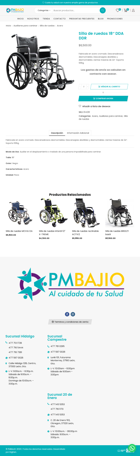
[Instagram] (73, 314)
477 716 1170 (57, 409)
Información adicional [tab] (78, 133)
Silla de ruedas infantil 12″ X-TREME (52, 233)
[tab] (57, 133)
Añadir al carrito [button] (20, 213)
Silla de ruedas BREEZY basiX (117, 233)
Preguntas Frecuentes (81, 18)
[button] (70, 321)
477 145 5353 (58, 404)
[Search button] (103, 10)
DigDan (12, 452)
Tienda (46, 18)
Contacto (59, 18)
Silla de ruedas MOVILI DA (19, 231)
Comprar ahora (104, 98)
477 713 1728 (15, 343)
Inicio (20, 18)
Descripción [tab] (57, 133)
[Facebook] (67, 314)
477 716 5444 (16, 347)
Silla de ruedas (47, 25)
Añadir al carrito (110, 86)
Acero (60, 25)
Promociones (115, 18)
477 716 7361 (15, 352)
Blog (101, 18)
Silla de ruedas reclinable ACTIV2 (85, 233)
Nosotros (33, 18)
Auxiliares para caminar (25, 25)
